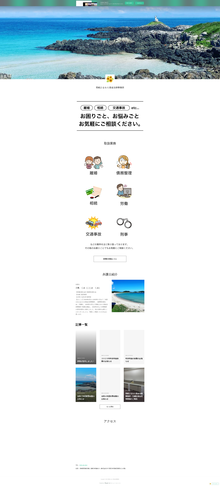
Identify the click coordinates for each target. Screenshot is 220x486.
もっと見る (110, 406)
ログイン (139, 3)
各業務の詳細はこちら (110, 259)
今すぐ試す (129, 3)
